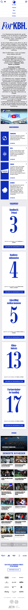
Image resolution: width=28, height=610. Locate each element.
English (5, 1)
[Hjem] (14, 2)
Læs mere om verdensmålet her (14, 246)
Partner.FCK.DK (14, 569)
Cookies (14, 597)
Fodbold (14, 7)
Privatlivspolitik (21, 597)
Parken (14, 13)
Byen (14, 10)
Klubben (14, 15)
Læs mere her (12, 143)
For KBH (14, 4)
